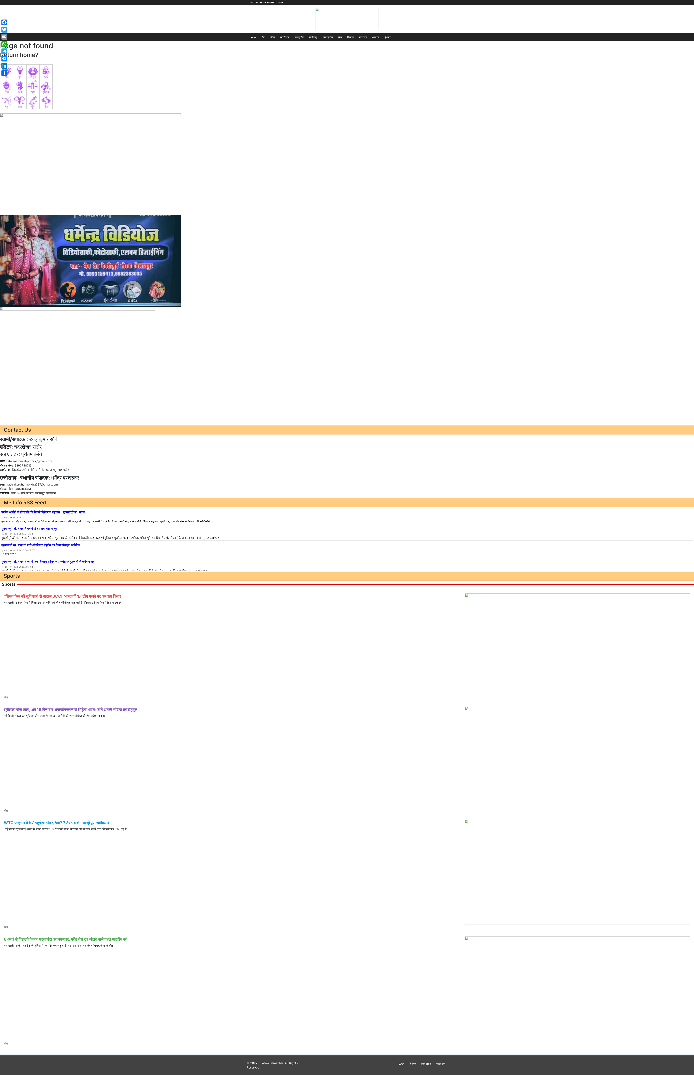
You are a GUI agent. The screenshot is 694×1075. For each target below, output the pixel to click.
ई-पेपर (388, 37)
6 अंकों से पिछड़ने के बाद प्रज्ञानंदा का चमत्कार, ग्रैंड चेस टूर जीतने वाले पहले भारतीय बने (65, 939)
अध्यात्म (375, 37)
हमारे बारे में (426, 1063)
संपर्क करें (440, 1063)
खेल (340, 37)
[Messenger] (4, 58)
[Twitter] (4, 29)
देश (263, 37)
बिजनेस (350, 37)
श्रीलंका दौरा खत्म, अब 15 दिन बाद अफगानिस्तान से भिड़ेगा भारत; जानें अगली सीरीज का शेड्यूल (70, 709)
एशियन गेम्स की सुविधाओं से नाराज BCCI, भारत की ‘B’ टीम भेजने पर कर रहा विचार (62, 596)
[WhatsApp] (4, 44)
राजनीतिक (284, 37)
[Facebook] (4, 22)
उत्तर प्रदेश (328, 37)
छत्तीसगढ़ (313, 37)
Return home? (19, 54)
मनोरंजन (363, 37)
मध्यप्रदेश (299, 37)
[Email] (4, 37)
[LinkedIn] (4, 65)
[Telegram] (4, 51)
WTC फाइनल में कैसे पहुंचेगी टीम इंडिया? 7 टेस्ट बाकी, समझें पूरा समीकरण (56, 822)
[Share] (4, 73)
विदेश (272, 37)
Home (252, 37)
